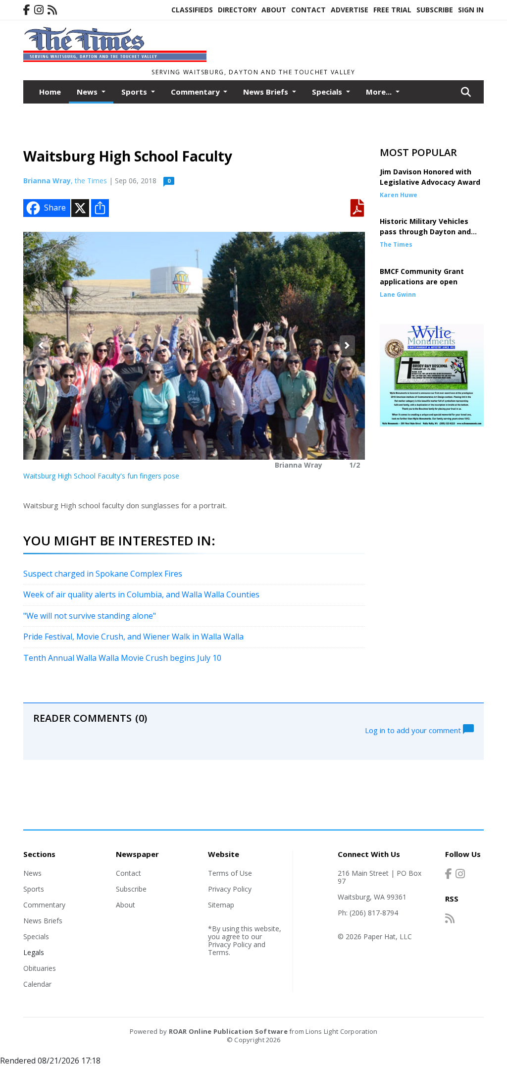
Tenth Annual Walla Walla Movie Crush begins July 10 (122, 657)
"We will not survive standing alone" (89, 615)
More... (380, 92)
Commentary (44, 904)
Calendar (37, 984)
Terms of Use (230, 873)
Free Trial (392, 9)
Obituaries (39, 968)
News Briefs (42, 920)
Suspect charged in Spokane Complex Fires (102, 573)
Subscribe (434, 9)
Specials (36, 936)
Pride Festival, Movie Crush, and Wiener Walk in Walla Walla (133, 636)
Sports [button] (135, 92)
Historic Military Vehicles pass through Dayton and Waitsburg (425, 231)
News (32, 873)
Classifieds (192, 9)
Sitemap (221, 904)
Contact (308, 9)
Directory (237, 9)
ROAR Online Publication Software (228, 1031)
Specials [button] (328, 92)
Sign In (471, 9)
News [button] (88, 92)
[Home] (114, 58)
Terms (218, 952)
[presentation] (41, 345)
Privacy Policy (230, 889)
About (273, 9)
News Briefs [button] (266, 92)
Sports (33, 889)
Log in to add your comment (414, 729)
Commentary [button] (196, 92)
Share (55, 207)
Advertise (349, 9)
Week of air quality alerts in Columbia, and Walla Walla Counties (141, 594)
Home (50, 92)
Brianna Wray (47, 180)
